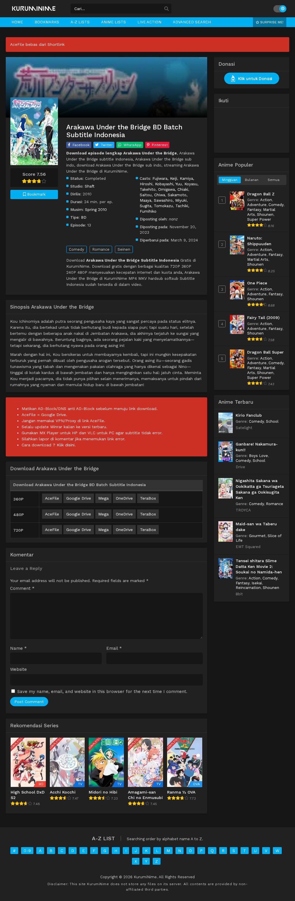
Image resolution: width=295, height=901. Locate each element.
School (272, 421)
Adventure (256, 205)
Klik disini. (66, 445)
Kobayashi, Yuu (168, 184)
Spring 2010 (96, 209)
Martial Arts (257, 259)
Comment (22, 588)
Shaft (89, 186)
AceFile (52, 498)
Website (18, 669)
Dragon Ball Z (261, 194)
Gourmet (257, 536)
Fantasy (254, 209)
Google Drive (78, 498)
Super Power (259, 219)
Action (266, 200)
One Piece (257, 283)
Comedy (76, 249)
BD (83, 217)
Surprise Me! (271, 22)
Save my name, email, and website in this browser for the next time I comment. (102, 691)
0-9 (27, 850)
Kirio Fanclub (249, 415)
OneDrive (124, 498)
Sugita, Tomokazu (156, 205)
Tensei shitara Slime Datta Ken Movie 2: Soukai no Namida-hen (259, 566)
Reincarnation (248, 587)
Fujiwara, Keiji (164, 178)
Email (114, 648)
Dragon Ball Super (265, 352)
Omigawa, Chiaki (173, 189)
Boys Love (258, 456)
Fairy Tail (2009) (263, 317)
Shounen (265, 214)
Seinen (124, 249)
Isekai (256, 583)
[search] (166, 9)
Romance (100, 249)
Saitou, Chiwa (152, 194)
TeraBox (148, 498)
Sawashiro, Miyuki (170, 200)
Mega (103, 498)
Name (18, 648)
